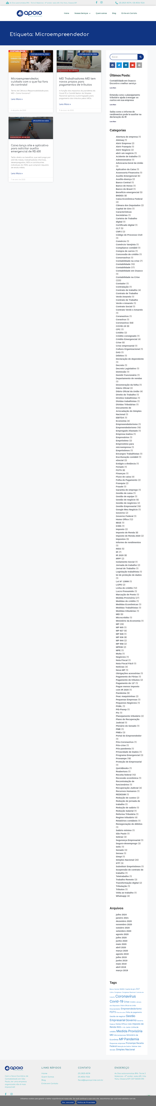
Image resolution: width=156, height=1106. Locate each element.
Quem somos (101, 13)
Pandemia (121, 693)
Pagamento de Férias (127, 676)
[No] (153, 1101)
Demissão (121, 372)
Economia (121, 421)
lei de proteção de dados (129, 575)
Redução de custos (126, 798)
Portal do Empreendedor (128, 736)
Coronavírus (125, 996)
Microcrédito (122, 617)
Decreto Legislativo (126, 368)
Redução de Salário (124, 1046)
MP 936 (119, 637)
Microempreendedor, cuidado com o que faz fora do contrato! (29, 81)
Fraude (119, 486)
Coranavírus (122, 316)
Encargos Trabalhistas (127, 454)
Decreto (120, 365)
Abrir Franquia (123, 146)
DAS (118, 352)
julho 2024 (121, 914)
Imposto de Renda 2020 (128, 536)
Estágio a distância (126, 463)
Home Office (122, 519)
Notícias (120, 667)
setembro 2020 (123, 931)
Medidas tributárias (126, 611)
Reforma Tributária (125, 814)
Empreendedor (115, 1009)
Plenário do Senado (126, 726)
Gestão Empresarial (126, 506)
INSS (118, 549)
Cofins (112, 992)
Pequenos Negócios (126, 703)
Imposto (120, 529)
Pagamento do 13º (125, 683)
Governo (120, 513)
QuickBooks (122, 768)
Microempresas (120, 1035)
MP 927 (119, 630)
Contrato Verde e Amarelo (129, 310)
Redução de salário (126, 807)
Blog (114, 13)
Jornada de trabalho (126, 565)
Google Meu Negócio (127, 509)
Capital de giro (130, 989)
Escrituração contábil (127, 457)
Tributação (121, 886)
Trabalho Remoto (125, 879)
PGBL (119, 706)
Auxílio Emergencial (126, 176)
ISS (124, 1027)
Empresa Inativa (124, 434)
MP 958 (119, 644)
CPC (118, 329)
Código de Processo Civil (129, 235)
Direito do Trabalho (126, 394)
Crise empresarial (125, 346)
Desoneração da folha (127, 385)
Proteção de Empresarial (129, 762)
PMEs (119, 732)
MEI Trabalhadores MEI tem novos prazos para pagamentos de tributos (77, 81)
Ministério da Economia (128, 621)
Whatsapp (121, 896)
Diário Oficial (122, 388)
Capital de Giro (124, 208)
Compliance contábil (126, 248)
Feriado (120, 467)
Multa (119, 653)
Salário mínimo (124, 830)
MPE (118, 650)
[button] (112, 65)
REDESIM (121, 794)
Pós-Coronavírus (125, 742)
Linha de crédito (124, 588)
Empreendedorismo (126, 427)
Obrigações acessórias (128, 673)
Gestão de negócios (126, 503)
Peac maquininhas (125, 696)
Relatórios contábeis (126, 821)
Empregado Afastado (127, 431)
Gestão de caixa (124, 493)
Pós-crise (121, 745)
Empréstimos (123, 450)
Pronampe (121, 758)
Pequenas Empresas (126, 699)
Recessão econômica (127, 778)
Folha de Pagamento (126, 480)
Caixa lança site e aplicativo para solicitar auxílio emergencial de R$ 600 (29, 148)
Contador (121, 283)
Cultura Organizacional (128, 349)
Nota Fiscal (122, 660)
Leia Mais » (17, 99)
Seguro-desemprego (126, 843)
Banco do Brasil (124, 189)
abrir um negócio (125, 153)
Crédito (120, 332)
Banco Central (123, 182)
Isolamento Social (125, 562)
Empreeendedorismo (127, 424)
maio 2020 (121, 944)
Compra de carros (125, 251)
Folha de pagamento (134, 1012)
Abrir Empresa (123, 143)
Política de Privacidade (86, 1102)
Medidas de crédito (126, 601)
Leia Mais (113, 88)
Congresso (118, 992)
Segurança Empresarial (128, 840)
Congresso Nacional (129, 992)
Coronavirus (122, 323)
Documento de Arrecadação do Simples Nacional (128, 411)
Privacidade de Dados (127, 752)
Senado (120, 850)
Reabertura (121, 771)
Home (66, 13)
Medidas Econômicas (127, 604)
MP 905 (119, 627)
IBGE (118, 523)
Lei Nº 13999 (122, 581)
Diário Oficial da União (127, 391)
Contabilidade (123, 264)
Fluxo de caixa (123, 477)
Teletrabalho (122, 876)
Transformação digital (127, 883)
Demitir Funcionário (126, 375)
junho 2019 (121, 960)
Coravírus (121, 319)
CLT (118, 228)
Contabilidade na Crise (128, 277)
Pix (117, 713)
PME (118, 729)
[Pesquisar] (140, 57)
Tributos (120, 889)
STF (118, 863)
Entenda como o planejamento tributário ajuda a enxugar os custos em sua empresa (125, 97)
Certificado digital (125, 225)
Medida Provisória (125, 598)
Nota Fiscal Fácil (124, 663)
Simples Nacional (125, 860)
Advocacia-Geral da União (129, 163)
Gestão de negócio (126, 500)
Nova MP (120, 670)
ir (122, 1027)
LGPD (119, 585)
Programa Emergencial (128, 755)
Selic (118, 847)
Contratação (122, 287)
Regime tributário (125, 817)
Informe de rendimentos (128, 542)
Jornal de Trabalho (125, 568)
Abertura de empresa (127, 137)
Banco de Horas (124, 186)
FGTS (119, 470)
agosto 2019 (122, 954)
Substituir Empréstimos (128, 866)
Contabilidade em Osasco (129, 271)
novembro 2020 (124, 924)
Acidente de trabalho (127, 156)
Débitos (120, 355)
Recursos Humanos (126, 791)
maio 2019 (121, 964)
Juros (128, 1027)
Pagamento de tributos (128, 680)
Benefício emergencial (127, 192)
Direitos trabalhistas (126, 398)
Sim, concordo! (68, 1102)
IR (117, 552)
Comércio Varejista (126, 244)
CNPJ (119, 231)
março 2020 (122, 951)
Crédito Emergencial (126, 339)
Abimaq (120, 140)
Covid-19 (116, 1001)
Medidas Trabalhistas (127, 608)
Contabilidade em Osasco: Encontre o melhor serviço (123, 82)
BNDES (120, 195)
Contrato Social (124, 306)
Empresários (122, 437)
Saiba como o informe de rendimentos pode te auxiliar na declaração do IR (125, 114)
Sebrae (119, 837)
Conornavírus (123, 257)
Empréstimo (122, 440)
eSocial (120, 460)
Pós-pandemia (123, 748)
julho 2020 (121, 937)
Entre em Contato (129, 13)
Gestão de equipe (125, 496)
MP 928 (119, 634)
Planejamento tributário (128, 716)
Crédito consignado (126, 336)
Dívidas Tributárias (126, 404)
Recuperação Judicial (127, 788)
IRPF (118, 558)
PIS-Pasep (121, 709)
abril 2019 (121, 967)
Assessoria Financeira (127, 172)
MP (117, 624)
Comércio (121, 241)
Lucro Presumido (125, 591)
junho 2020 (121, 941)
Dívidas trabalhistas (126, 401)
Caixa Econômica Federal (129, 199)
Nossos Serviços (81, 13)
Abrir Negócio (123, 150)
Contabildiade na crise (127, 261)
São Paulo (121, 833)
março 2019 (122, 970)
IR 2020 (120, 555)
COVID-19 (121, 326)
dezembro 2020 (124, 921)
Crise (118, 342)
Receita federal (124, 775)
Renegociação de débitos (129, 824)
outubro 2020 (123, 928)
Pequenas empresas (117, 1043)
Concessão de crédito (127, 254)
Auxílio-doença (124, 179)
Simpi (119, 856)
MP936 (119, 647)
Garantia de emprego (127, 490)
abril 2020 (121, 947)
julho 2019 (121, 957)
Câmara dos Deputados (128, 205)
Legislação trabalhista (127, 572)
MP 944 (119, 640)
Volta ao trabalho (125, 893)
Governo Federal (124, 516)
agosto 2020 (122, 934)
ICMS (118, 526)
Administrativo (123, 160)
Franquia (120, 483)
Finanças (120, 473)
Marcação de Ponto (126, 594)
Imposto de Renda (125, 532)
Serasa (119, 853)
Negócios (121, 657)
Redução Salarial (125, 811)
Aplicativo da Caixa (126, 169)
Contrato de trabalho (126, 290)
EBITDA (120, 417)
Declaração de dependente (130, 359)
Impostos (121, 539)
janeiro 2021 (122, 918)
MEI (118, 614)
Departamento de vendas (129, 378)
